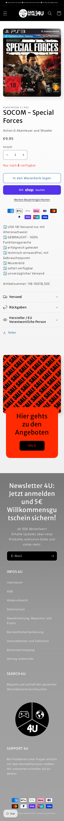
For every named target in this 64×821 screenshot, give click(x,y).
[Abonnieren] (52, 556)
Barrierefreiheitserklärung (25, 632)
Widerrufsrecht (17, 600)
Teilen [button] (12, 332)
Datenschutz (16, 609)
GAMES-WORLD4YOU (26, 813)
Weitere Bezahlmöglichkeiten (32, 199)
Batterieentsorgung (21, 650)
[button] (5, 13)
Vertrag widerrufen (20, 658)
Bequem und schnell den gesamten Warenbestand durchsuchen (31, 686)
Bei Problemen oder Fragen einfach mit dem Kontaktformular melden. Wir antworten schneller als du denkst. (32, 766)
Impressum (15, 582)
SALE (32, 445)
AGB (10, 591)
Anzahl (7, 147)
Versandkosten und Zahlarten (28, 641)
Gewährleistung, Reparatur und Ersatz (29, 620)
